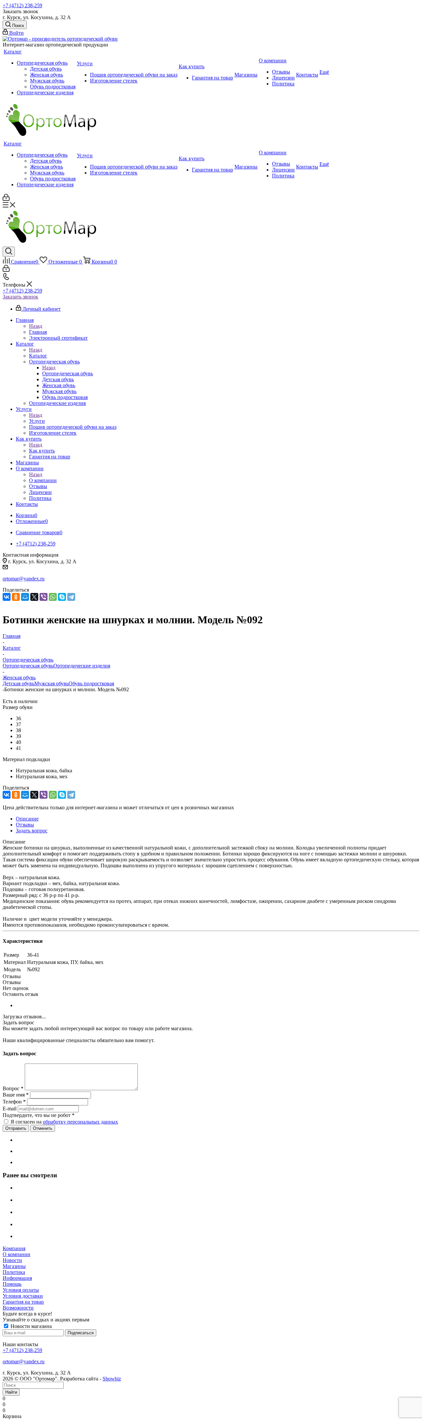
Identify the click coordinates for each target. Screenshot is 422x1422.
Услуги (37, 421)
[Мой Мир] (25, 597)
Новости (12, 1260)
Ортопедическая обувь (67, 373)
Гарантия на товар (23, 1302)
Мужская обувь (51, 683)
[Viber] (43, 597)
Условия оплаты (21, 1290)
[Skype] (62, 597)
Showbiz (112, 1378)
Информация (17, 1278)
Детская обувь (18, 683)
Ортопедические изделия (81, 665)
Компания (14, 1248)
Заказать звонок (20, 296)
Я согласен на (64, 1122)
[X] (34, 597)
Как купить (42, 450)
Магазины (14, 1266)
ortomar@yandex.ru (24, 578)
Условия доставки (23, 1296)
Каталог (38, 355)
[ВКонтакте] (7, 597)
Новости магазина (30, 1326)
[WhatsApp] (53, 597)
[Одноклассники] (16, 597)
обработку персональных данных (80, 1122)
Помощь (12, 1284)
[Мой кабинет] (6, 199)
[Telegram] (71, 597)
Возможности (18, 1308)
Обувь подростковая (91, 683)
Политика (14, 1272)
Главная (38, 332)
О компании (43, 480)
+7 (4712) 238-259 (22, 5)
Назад (35, 326)
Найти (11, 1392)
